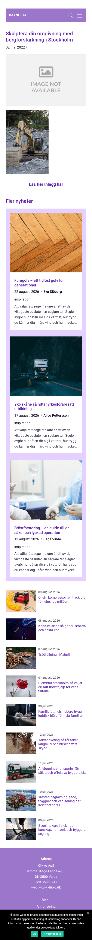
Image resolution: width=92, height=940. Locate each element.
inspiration (22, 299)
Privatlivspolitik (52, 933)
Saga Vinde (52, 539)
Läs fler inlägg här (46, 184)
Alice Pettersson (56, 415)
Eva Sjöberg (52, 292)
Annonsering (46, 906)
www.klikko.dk (50, 887)
